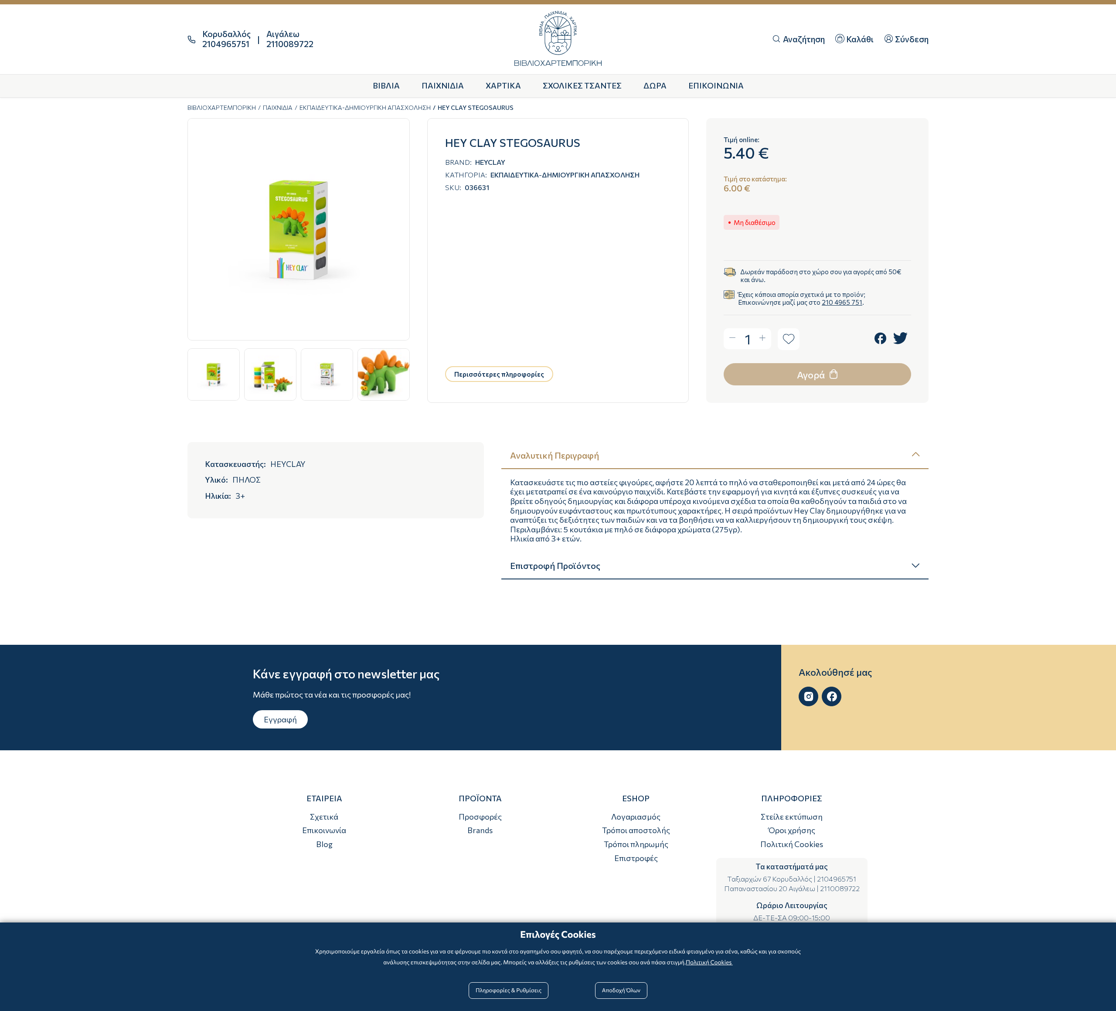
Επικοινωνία (324, 830)
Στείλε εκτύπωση (792, 816)
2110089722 (840, 888)
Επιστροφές (636, 858)
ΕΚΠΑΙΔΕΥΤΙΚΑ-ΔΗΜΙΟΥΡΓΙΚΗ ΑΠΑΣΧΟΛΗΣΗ (365, 107)
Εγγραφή (280, 719)
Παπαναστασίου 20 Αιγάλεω (769, 888)
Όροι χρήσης (792, 830)
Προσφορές (480, 816)
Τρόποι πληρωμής (636, 844)
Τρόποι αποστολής (636, 830)
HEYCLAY (490, 162)
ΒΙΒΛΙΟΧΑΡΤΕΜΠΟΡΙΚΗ (221, 107)
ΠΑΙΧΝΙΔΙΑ (278, 107)
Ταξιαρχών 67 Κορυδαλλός (769, 879)
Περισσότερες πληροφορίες (499, 374)
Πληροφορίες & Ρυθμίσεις (508, 990)
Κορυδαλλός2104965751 (226, 39)
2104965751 (836, 879)
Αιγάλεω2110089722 (289, 39)
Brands (480, 830)
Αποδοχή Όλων (621, 990)
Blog (324, 844)
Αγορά (812, 375)
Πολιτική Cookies (791, 844)
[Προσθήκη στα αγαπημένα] (789, 339)
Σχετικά (324, 816)
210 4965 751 (842, 302)
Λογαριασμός (635, 816)
